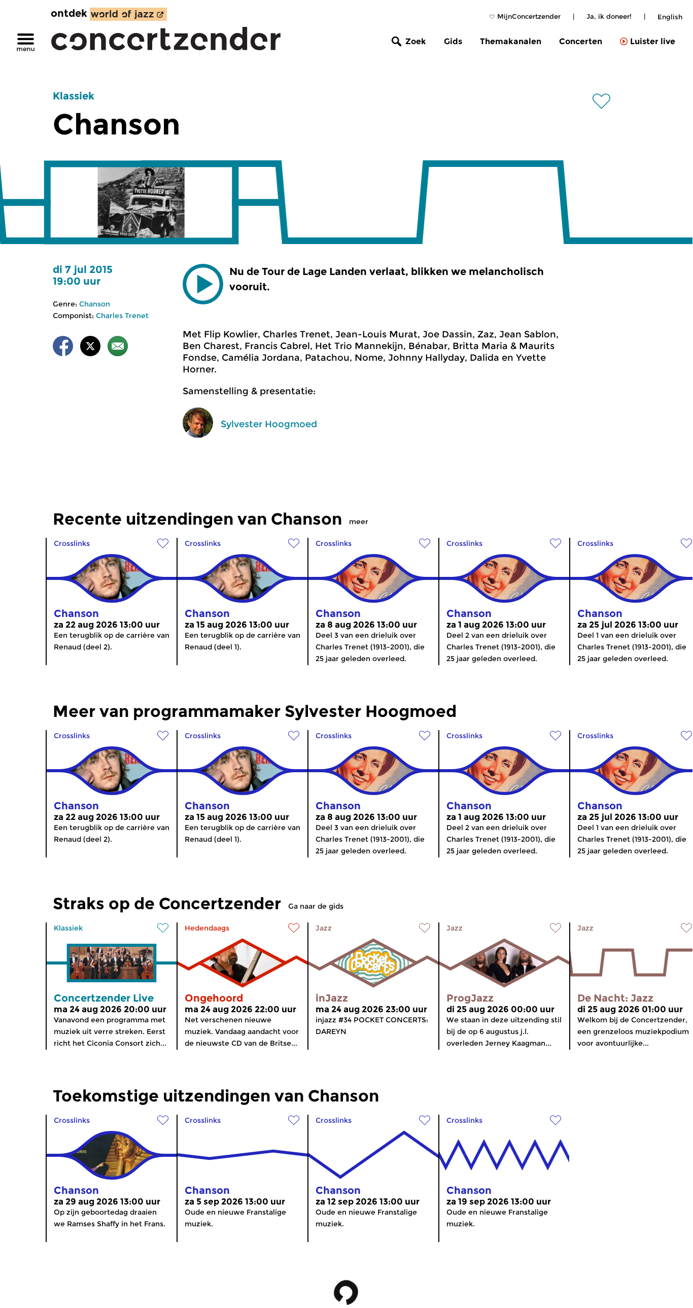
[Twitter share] (90, 348)
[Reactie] (118, 348)
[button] (203, 284)
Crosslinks (72, 543)
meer (358, 521)
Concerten (580, 41)
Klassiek (73, 96)
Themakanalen (510, 41)
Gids (453, 41)
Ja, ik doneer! (609, 16)
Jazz (324, 928)
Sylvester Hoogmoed (269, 424)
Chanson (94, 303)
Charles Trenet (122, 315)
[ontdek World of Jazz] (128, 14)
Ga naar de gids (315, 906)
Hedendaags (207, 928)
